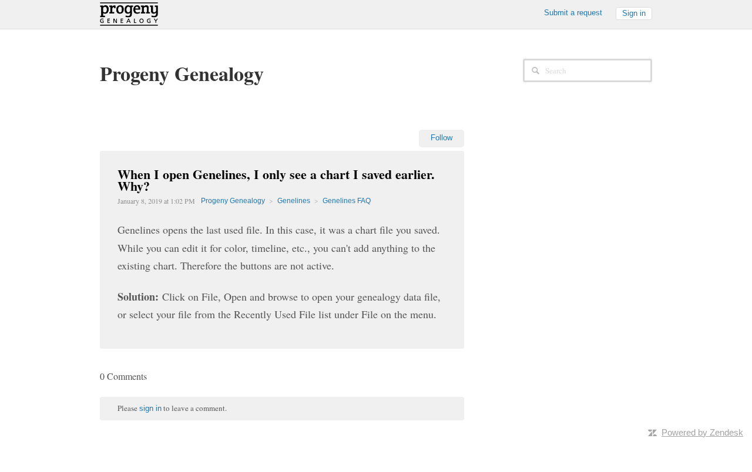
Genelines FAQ (347, 201)
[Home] (129, 13)
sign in (150, 408)
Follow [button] (441, 137)
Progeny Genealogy (233, 201)
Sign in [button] (634, 13)
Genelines (293, 201)
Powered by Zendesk (702, 432)
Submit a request (573, 12)
